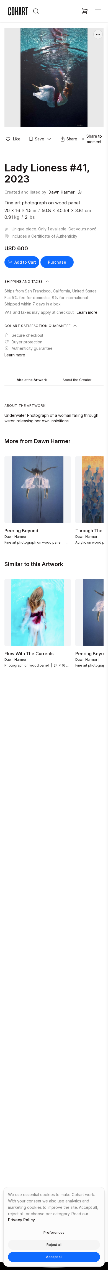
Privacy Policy (21, 1219)
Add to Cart (25, 262)
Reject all (54, 1245)
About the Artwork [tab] (32, 380)
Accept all (54, 1257)
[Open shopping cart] (84, 11)
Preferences (54, 1232)
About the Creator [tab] (77, 380)
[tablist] (54, 380)
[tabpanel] (54, 406)
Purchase (57, 262)
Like (16, 139)
